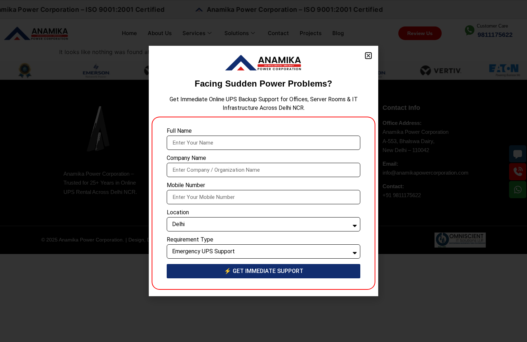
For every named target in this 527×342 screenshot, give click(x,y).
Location (178, 213)
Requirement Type (190, 240)
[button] (368, 55)
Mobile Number (186, 185)
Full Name (179, 131)
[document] (263, 171)
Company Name (186, 158)
